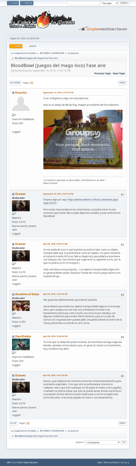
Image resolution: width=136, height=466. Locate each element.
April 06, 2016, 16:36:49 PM (55, 336)
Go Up (13, 423)
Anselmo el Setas (27, 294)
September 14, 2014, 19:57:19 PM (58, 193)
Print (122, 82)
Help (99, 462)
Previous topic (102, 73)
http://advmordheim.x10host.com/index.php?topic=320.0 (80, 201)
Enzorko (21, 93)
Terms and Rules (111, 462)
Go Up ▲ (125, 462)
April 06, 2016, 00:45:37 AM (55, 243)
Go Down (15, 82)
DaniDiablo (23, 336)
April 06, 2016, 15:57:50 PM (55, 294)
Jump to (79, 441)
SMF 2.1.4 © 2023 (14, 462)
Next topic (119, 73)
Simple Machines (30, 462)
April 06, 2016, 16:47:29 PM (55, 375)
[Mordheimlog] (13, 127)
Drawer (20, 194)
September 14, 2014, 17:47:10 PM (58, 92)
